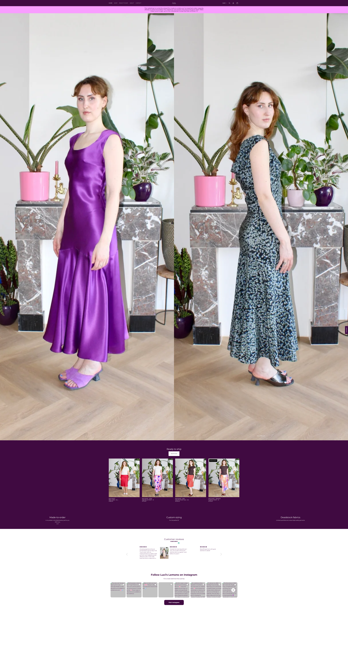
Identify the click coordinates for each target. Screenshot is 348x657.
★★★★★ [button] (346, 329)
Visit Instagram (174, 602)
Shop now (174, 453)
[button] (127, 554)
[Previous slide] (111, 478)
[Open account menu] (233, 3)
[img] (174, 541)
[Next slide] (137, 478)
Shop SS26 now (261, 436)
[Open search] (229, 3)
